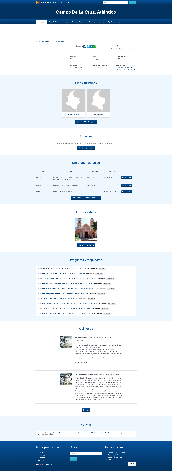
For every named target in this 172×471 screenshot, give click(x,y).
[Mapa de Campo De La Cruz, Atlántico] (50, 41)
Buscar (132, 3)
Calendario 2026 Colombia (117, 453)
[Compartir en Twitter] (88, 46)
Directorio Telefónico (79, 22)
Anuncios (66, 22)
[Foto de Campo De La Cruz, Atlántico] (86, 229)
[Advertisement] (86, 34)
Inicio (132, 464)
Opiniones (111, 22)
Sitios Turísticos (54, 22)
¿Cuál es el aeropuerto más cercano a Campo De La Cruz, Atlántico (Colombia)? (70, 283)
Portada (64, 3)
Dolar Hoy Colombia (115, 455)
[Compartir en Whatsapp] (94, 46)
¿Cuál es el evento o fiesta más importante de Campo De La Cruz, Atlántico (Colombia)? (72, 288)
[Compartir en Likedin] (91, 46)
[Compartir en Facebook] (84, 46)
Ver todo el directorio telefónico (86, 198)
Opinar (86, 410)
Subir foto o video (86, 245)
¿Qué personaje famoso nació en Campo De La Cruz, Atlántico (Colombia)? (67, 268)
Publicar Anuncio (86, 148)
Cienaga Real (98, 115)
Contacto (43, 457)
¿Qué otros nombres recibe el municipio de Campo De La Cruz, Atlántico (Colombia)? (71, 278)
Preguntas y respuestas (97, 22)
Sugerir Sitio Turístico (86, 122)
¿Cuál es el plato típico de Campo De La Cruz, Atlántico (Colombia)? (66, 273)
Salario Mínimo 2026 (115, 457)
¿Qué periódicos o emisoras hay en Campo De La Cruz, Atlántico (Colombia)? (69, 308)
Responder (102, 268)
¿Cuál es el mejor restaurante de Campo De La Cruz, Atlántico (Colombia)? (67, 293)
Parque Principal (73, 115)
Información (42, 22)
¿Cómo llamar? (99, 67)
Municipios (72, 3)
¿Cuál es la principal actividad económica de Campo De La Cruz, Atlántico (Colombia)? (72, 303)
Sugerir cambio (126, 177)
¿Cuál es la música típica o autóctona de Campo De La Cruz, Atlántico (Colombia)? (70, 313)
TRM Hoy (111, 459)
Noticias (121, 22)
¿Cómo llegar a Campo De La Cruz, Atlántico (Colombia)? (62, 298)
